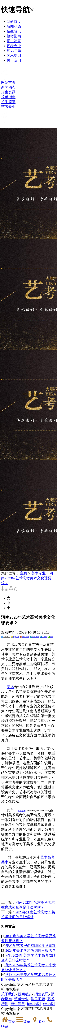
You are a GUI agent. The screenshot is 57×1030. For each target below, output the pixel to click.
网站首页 (14, 22)
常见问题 (14, 51)
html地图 (34, 1004)
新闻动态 (14, 26)
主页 (23, 573)
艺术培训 (14, 56)
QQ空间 (16, 637)
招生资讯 (14, 31)
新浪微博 (25, 637)
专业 (41, 1022)
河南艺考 (21, 810)
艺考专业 (14, 46)
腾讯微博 (35, 637)
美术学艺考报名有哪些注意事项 (30, 946)
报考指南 (14, 36)
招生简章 (14, 41)
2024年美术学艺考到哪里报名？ (30, 951)
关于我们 (14, 60)
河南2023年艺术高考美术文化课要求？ (27, 578)
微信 (51, 637)
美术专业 (38, 573)
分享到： (6, 637)
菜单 (26, 1022)
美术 (10, 687)
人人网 (44, 637)
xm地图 (49, 1004)
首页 (11, 1022)
